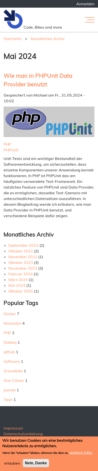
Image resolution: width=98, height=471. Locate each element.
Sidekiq (10, 342)
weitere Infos (80, 452)
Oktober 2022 (20, 251)
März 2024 (18, 279)
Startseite (12, 38)
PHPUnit (11, 150)
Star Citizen (14, 380)
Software (12, 361)
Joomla (10, 390)
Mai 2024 (16, 285)
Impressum (13, 428)
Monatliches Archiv (48, 38)
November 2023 (22, 268)
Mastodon (12, 323)
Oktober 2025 (20, 291)
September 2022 (23, 245)
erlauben (12, 463)
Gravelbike (13, 371)
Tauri (8, 399)
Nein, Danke (36, 463)
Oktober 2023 (20, 262)
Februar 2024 (20, 273)
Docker (10, 313)
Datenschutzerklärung (23, 433)
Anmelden (85, 3)
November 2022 (22, 256)
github (9, 351)
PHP (7, 144)
